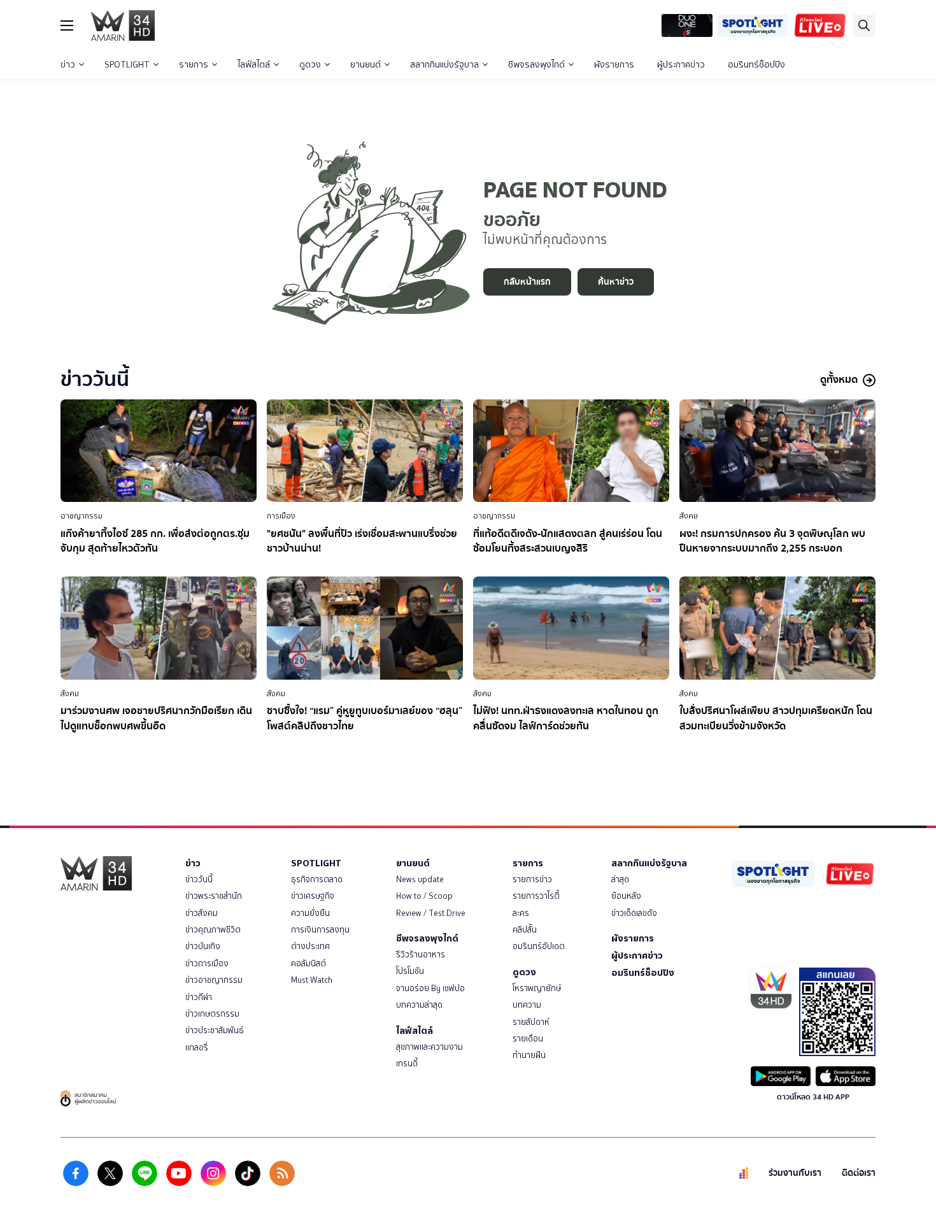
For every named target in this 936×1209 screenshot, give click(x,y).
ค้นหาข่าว (616, 282)
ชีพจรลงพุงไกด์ (536, 64)
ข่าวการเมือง (207, 963)
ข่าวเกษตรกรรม (212, 1014)
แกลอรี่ (196, 1047)
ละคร (521, 913)
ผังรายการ (614, 64)
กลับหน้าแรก (527, 282)
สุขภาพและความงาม (429, 1047)
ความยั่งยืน (310, 913)
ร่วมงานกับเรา (795, 1173)
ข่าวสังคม (201, 913)
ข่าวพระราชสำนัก (213, 896)
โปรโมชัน (410, 971)
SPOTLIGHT (127, 64)
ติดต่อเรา (859, 1173)
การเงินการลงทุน (320, 930)
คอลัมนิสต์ (308, 963)
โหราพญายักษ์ (537, 988)
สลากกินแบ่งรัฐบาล (444, 64)
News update (420, 879)
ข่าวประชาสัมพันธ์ (214, 1030)
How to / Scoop (424, 896)
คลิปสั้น (525, 930)
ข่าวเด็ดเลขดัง (634, 913)
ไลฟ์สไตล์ (254, 64)
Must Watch (311, 980)
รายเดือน (528, 1039)
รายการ (193, 64)
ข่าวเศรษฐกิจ (312, 896)
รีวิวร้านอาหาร (420, 954)
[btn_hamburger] (67, 25)
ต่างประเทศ (310, 946)
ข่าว (67, 64)
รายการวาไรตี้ (536, 896)
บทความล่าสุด (419, 1005)
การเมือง (281, 516)
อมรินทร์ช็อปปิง (756, 64)
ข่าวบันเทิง (202, 946)
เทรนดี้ (407, 1063)
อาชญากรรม (81, 516)
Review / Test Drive (430, 913)
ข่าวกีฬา (198, 997)
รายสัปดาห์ (531, 1022)
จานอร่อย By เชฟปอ (430, 988)
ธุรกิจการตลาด (317, 879)
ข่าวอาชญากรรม (214, 980)
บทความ (527, 1005)
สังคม (688, 516)
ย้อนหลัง (626, 896)
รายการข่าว (532, 879)
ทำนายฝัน (529, 1055)
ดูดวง (310, 64)
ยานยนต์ (365, 64)
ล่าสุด (620, 879)
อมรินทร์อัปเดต (539, 946)
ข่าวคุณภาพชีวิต (213, 930)
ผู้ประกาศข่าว (681, 64)
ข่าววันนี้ (199, 879)
